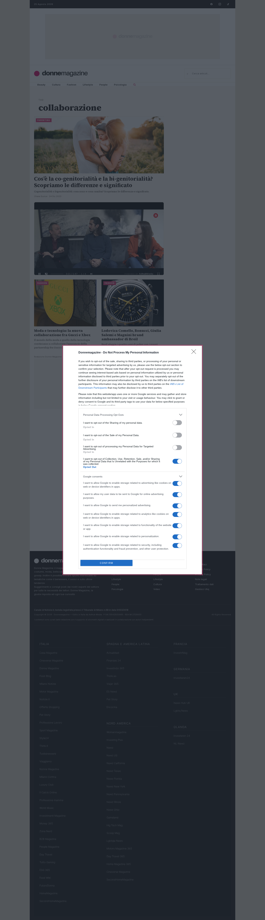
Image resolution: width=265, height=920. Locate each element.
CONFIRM (106, 563)
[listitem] (132, 415)
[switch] (177, 422)
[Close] (194, 352)
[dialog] (132, 460)
